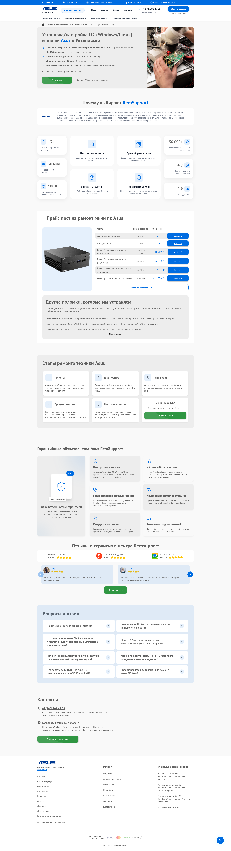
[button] (190, 574)
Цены (93, 10)
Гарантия (104, 10)
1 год (70, 473)
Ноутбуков (108, 773)
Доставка (41, 806)
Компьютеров (109, 795)
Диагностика (43, 811)
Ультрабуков (109, 806)
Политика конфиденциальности (115, 845)
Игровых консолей (112, 779)
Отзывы (116, 10)
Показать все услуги (140, 287)
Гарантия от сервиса (58, 499)
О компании (43, 786)
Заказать (178, 235)
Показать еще (115, 334)
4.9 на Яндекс (71, 2)
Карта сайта (43, 791)
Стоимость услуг (44, 781)
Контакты (128, 10)
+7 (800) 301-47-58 (53, 708)
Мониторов (108, 784)
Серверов (107, 801)
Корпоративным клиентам (49, 815)
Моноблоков (109, 790)
